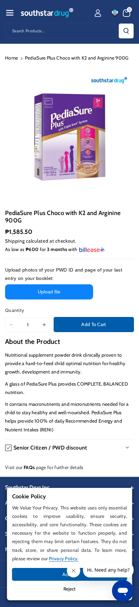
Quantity (14, 310)
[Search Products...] (126, 31)
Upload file (49, 291)
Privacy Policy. (64, 559)
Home (11, 58)
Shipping (15, 241)
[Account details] (97, 13)
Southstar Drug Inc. (28, 487)
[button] (9, 12)
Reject (69, 589)
